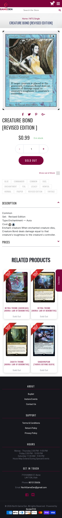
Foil (24, 186)
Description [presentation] (9, 203)
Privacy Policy (31, 433)
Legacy (34, 186)
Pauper (20, 191)
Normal (7, 191)
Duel (45, 181)
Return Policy (31, 428)
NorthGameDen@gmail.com (34, 487)
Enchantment (10, 186)
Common (33, 181)
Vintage (51, 191)
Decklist (59, 280)
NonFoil (46, 186)
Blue (6, 181)
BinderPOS (31, 509)
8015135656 (34, 482)
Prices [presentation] (6, 242)
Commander (19, 181)
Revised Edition (35, 191)
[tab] (31, 204)
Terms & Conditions (31, 423)
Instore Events (31, 399)
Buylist (31, 394)
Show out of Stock (47, 173)
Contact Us (31, 404)
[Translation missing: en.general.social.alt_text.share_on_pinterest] (36, 114)
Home (25, 19)
